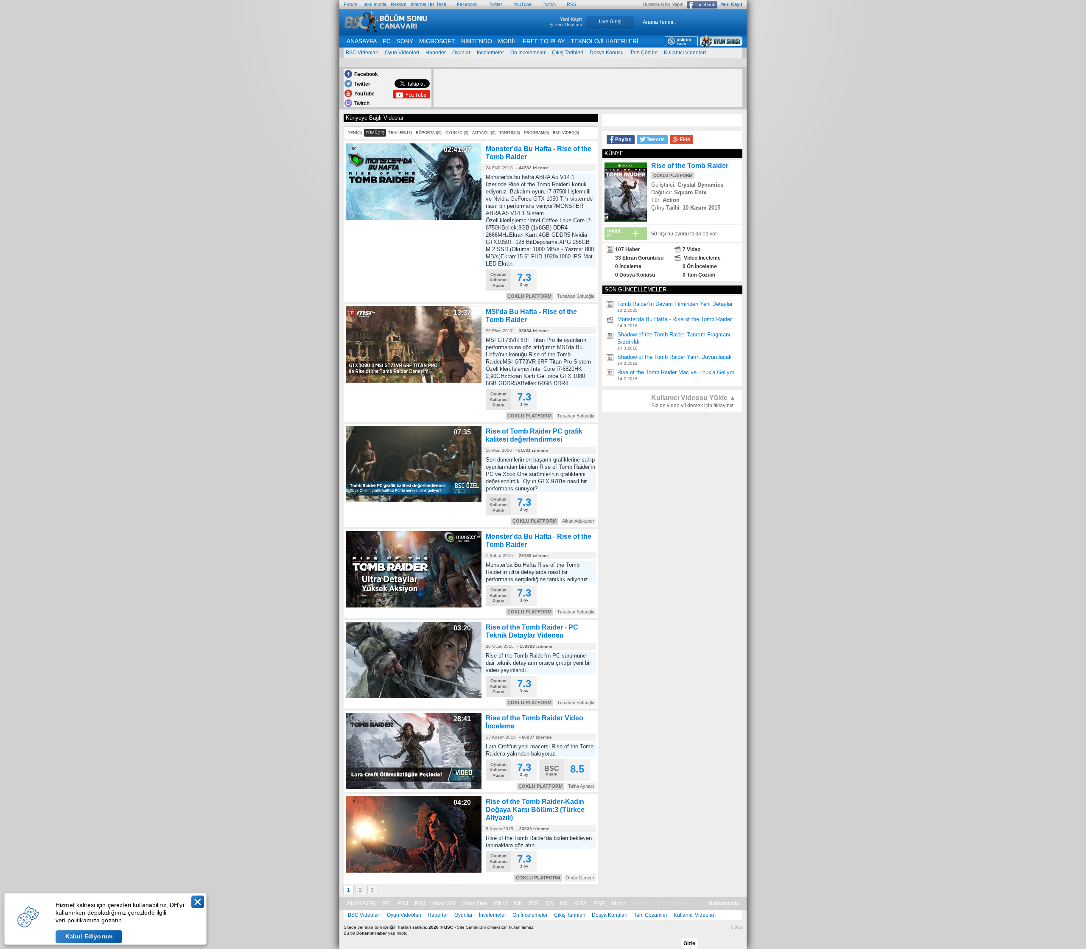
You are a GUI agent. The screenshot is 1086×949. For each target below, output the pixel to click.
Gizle (689, 943)
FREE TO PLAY (544, 41)
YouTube (522, 4)
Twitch (549, 4)
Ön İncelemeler (528, 53)
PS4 (420, 903)
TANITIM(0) (509, 133)
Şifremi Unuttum (565, 24)
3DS (533, 903)
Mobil (618, 903)
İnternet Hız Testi (428, 4)
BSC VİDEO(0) (566, 133)
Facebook (467, 4)
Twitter (495, 4)
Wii (517, 903)
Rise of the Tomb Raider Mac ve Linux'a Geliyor (675, 372)
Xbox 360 (444, 903)
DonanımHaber (371, 933)
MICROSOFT (437, 41)
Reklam (398, 4)
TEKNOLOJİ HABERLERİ (604, 41)
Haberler (435, 53)
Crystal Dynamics (700, 185)
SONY (405, 41)
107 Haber (627, 249)
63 (354, 718)
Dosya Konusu (607, 53)
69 (354, 148)
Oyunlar (461, 53)
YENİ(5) (355, 133)
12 (354, 536)
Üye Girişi (610, 22)
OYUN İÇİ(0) (456, 133)
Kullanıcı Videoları (685, 53)
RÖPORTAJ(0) (429, 133)
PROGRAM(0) (536, 133)
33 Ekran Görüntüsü (639, 258)
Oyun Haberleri (672, 903)
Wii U (500, 903)
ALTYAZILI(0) (483, 133)
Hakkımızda (373, 4)
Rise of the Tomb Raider (689, 165)
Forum (350, 4)
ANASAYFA (362, 41)
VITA (580, 903)
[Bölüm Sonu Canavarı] (386, 30)
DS (549, 903)
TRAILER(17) (400, 133)
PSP (599, 903)
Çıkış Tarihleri (567, 53)
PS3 (402, 903)
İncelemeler (490, 53)
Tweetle (656, 140)
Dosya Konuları (609, 915)
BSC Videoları (362, 53)
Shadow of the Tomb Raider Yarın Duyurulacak (674, 357)
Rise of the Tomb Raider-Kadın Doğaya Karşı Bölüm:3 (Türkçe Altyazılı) (535, 809)
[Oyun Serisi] (721, 41)
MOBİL (507, 41)
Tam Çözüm (644, 53)
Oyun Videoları (402, 53)
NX (564, 903)
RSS (571, 4)
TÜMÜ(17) (375, 133)
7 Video (691, 249)
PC (387, 41)
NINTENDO (476, 41)
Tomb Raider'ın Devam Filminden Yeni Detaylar (675, 304)
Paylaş (623, 140)
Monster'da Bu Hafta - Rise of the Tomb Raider (674, 319)
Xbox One (474, 903)
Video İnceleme (702, 258)
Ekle (685, 140)
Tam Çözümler (650, 915)
